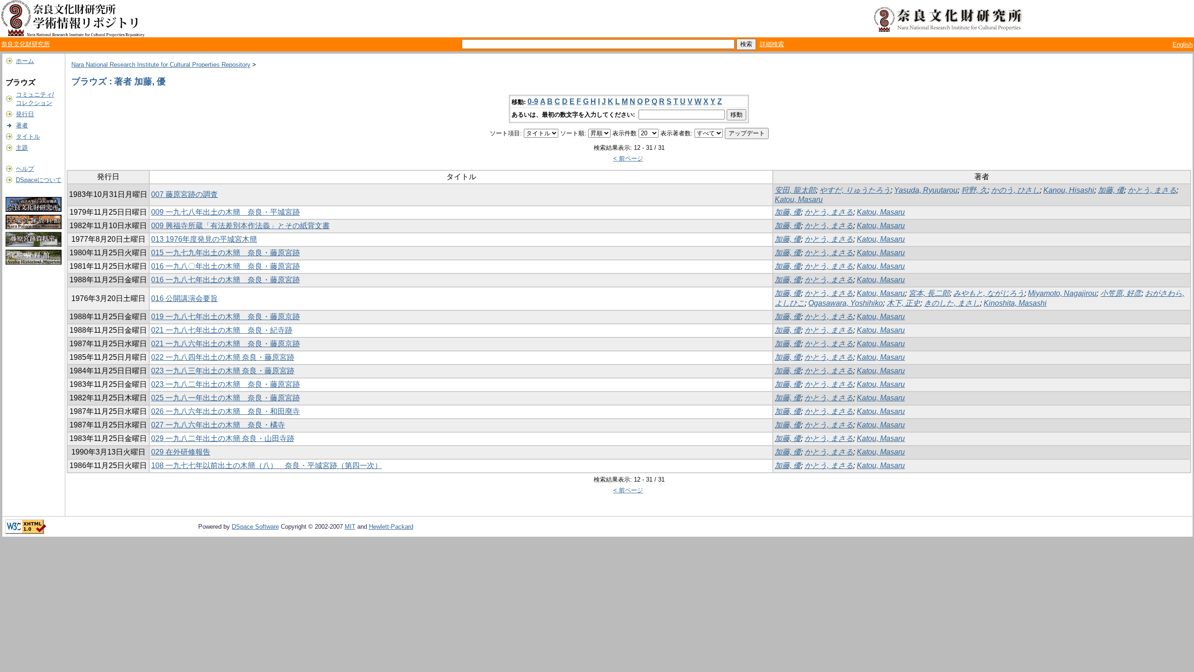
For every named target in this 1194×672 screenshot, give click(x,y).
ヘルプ (25, 168)
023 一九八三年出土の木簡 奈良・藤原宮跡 (222, 371)
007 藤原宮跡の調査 (184, 194)
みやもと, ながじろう (988, 293)
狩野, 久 (974, 190)
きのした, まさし (952, 303)
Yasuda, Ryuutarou (926, 190)
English (1183, 44)
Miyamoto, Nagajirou (1062, 293)
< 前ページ (628, 158)
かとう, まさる (1152, 190)
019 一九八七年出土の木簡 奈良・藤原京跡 (225, 317)
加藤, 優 (1111, 190)
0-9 (533, 101)
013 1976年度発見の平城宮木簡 (204, 239)
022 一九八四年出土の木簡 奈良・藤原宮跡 (222, 357)
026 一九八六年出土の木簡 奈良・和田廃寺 (225, 411)
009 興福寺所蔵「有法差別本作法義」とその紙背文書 (240, 226)
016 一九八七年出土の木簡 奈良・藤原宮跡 (225, 280)
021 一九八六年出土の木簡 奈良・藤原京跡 (225, 344)
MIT (350, 526)
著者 (22, 125)
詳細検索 (772, 44)
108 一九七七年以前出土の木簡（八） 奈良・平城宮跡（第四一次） (266, 465)
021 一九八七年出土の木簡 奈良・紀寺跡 (221, 330)
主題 (22, 147)
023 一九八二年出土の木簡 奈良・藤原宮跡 (225, 384)
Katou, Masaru (799, 199)
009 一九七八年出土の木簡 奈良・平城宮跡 (225, 212)
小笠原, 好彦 (1120, 293)
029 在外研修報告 (180, 452)
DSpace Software (255, 526)
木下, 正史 (903, 303)
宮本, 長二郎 (929, 293)
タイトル (28, 136)
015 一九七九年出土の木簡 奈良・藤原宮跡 (225, 253)
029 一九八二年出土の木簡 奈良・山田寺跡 (222, 438)
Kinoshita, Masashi (1015, 303)
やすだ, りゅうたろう (854, 190)
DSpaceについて (39, 179)
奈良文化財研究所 (25, 44)
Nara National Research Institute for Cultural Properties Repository (160, 64)
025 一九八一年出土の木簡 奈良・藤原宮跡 (225, 398)
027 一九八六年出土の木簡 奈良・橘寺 (218, 425)
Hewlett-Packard (391, 526)
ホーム (25, 60)
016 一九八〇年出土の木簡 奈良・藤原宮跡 (225, 266)
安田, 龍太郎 (795, 190)
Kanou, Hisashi (1068, 190)
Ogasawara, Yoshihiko (845, 303)
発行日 (25, 114)
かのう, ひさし (1015, 190)
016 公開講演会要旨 (184, 298)
